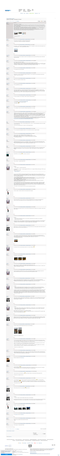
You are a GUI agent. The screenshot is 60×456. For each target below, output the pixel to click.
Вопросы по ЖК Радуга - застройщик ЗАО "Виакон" (25, 44)
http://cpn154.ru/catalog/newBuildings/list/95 (23, 101)
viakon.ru (17, 414)
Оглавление (21, 13)
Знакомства (20, 10)
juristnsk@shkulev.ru (21, 454)
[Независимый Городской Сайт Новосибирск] (8, 10)
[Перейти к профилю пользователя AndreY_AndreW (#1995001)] (8, 361)
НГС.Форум (8, 18)
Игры (32, 9)
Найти (24, 13)
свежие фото (22, 414)
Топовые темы (36, 13)
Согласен (6, 454)
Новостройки (13, 18)
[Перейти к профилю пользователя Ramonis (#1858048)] (8, 230)
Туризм (24, 9)
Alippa (9, 436)
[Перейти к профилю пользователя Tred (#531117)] (8, 194)
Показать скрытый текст (17, 171)
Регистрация (27, 13)
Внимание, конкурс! (31, 13)
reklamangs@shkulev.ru (52, 448)
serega (10, 436)
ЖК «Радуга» (22, 357)
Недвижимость (20, 9)
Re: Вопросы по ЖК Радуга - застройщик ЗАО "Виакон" (25, 60)
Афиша (24, 10)
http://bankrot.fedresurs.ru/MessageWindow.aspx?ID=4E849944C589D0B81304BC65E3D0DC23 (23, 118)
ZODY (32, 10)
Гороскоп (28, 9)
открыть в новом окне (35, 434)
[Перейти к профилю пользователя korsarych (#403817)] (8, 203)
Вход (39, 13)
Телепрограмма (29, 10)
